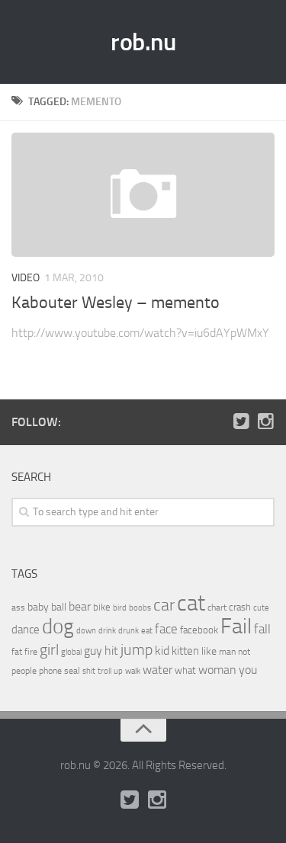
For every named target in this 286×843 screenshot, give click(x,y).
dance (25, 629)
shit (88, 670)
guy (93, 650)
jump (137, 649)
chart (217, 607)
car (164, 605)
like (209, 651)
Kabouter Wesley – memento (115, 303)
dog (58, 626)
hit (111, 650)
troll (104, 671)
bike (102, 607)
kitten (185, 651)
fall (262, 628)
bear (80, 606)
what (185, 670)
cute (261, 608)
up (118, 671)
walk (132, 671)
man (227, 651)
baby (38, 607)
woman (217, 669)
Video (25, 277)
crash (240, 607)
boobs (140, 607)
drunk (128, 631)
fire (30, 651)
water (157, 669)
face (166, 628)
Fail (236, 626)
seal (72, 670)
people (24, 670)
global (71, 651)
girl (49, 650)
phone (50, 670)
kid (162, 650)
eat (147, 631)
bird (120, 608)
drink (107, 630)
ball (58, 607)
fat (16, 651)
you (248, 669)
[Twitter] (241, 421)
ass (18, 607)
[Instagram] (265, 421)
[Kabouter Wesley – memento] (143, 195)
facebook (199, 630)
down (86, 631)
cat (191, 603)
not (244, 651)
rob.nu (143, 41)
